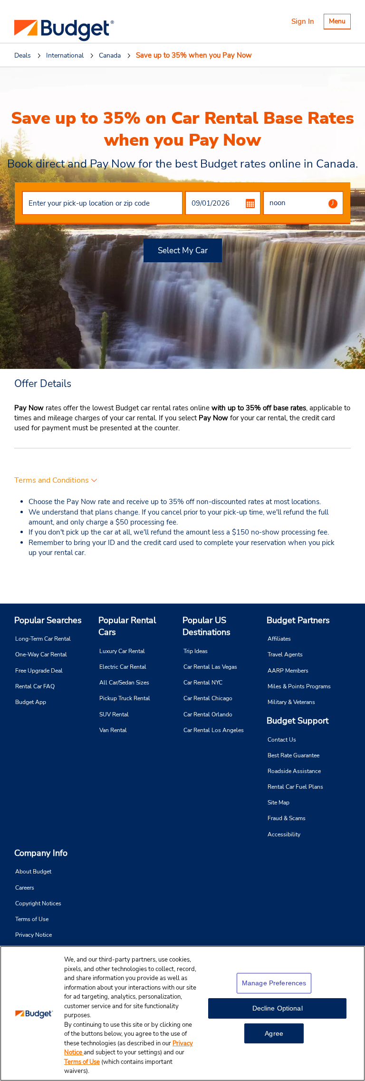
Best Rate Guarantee (293, 755)
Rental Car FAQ (35, 686)
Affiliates (279, 639)
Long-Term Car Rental (43, 639)
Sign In (302, 21)
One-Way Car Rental (41, 654)
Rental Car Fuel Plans (295, 787)
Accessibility (284, 834)
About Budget (33, 871)
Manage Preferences (274, 983)
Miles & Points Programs (299, 686)
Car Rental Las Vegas (210, 667)
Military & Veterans (291, 702)
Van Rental (113, 730)
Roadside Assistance (294, 771)
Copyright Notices (38, 903)
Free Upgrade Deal (39, 670)
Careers (24, 888)
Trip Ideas (195, 651)
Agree (274, 1033)
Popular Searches (48, 620)
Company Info (40, 853)
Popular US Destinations (206, 626)
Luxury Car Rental (122, 651)
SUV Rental (114, 714)
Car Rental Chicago (207, 698)
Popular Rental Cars (127, 626)
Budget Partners (298, 620)
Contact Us (282, 740)
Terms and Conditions (51, 480)
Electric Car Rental (122, 667)
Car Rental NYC (202, 682)
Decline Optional (277, 1008)
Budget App (30, 702)
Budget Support (297, 720)
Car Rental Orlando (207, 714)
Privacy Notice (33, 935)
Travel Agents (285, 654)
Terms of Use (31, 919)
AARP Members (288, 670)
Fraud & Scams (287, 818)
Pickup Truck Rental (124, 698)
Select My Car (183, 250)
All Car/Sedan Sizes (124, 682)
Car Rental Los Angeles (213, 730)
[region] (182, 1013)
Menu (339, 22)
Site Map (278, 802)
